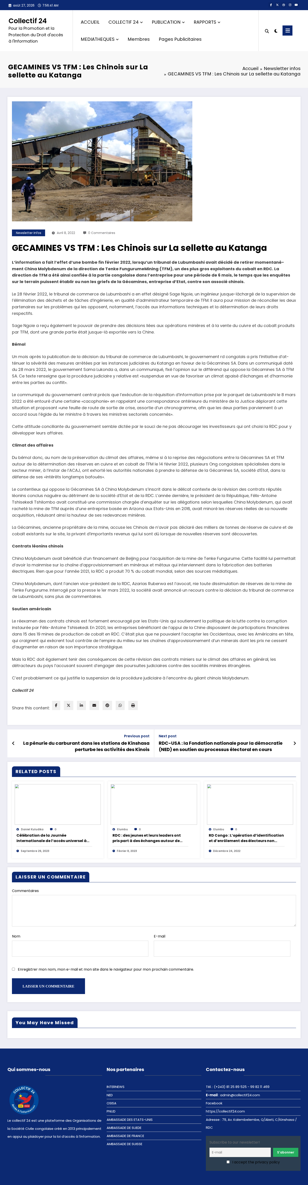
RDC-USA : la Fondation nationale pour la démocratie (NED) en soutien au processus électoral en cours (221, 746)
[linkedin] (81, 705)
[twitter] (68, 705)
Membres (139, 39)
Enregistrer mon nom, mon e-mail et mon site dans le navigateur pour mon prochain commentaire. (106, 969)
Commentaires (25, 890)
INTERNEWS (115, 1086)
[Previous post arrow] (13, 743)
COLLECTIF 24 (123, 22)
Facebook (214, 1103)
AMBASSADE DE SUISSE (124, 1144)
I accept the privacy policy (255, 1162)
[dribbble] (283, 5)
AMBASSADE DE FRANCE (125, 1135)
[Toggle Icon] (287, 30)
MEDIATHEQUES (98, 39)
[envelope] (94, 705)
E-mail (159, 936)
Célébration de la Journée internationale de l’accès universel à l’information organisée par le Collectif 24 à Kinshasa (54, 838)
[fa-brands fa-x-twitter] (277, 5)
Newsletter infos (28, 233)
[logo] (24, 1099)
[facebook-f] (271, 5)
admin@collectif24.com (240, 1095)
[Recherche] (267, 31)
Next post (168, 736)
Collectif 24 (28, 21)
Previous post (136, 736)
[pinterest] (107, 705)
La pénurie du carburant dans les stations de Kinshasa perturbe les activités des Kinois (86, 746)
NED (110, 1095)
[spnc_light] (275, 30)
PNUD (111, 1111)
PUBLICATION (166, 22)
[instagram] (290, 5)
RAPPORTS (205, 22)
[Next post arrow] (294, 743)
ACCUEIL (90, 22)
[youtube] (296, 5)
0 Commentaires (101, 233)
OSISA (111, 1103)
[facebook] (56, 705)
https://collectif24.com (225, 1111)
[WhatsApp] (120, 705)
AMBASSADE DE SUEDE (124, 1127)
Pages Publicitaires (180, 39)
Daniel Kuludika (32, 829)
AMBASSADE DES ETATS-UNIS (130, 1119)
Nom (16, 936)
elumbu (122, 829)
